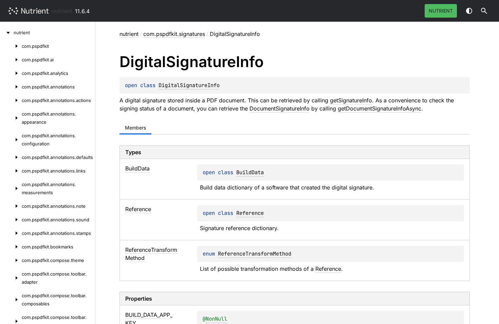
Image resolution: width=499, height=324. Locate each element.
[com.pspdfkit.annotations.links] (11, 171)
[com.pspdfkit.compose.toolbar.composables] (11, 299)
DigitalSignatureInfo (189, 85)
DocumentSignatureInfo (280, 108)
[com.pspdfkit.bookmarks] (11, 247)
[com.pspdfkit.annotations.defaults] (11, 157)
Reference (250, 213)
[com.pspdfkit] (11, 46)
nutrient (62, 10)
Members (135, 127)
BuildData (250, 172)
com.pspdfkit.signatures (174, 34)
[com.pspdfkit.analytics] (11, 73)
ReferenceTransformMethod (254, 253)
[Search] (484, 11)
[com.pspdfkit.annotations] (11, 87)
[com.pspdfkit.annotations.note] (11, 206)
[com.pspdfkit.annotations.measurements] (11, 188)
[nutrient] (7, 32)
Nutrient (441, 11)
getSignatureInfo (351, 100)
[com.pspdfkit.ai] (11, 59)
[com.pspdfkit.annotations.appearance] (11, 118)
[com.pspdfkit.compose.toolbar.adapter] (11, 278)
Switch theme (469, 11)
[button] (484, 11)
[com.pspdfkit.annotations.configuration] (11, 139)
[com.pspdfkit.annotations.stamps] (11, 233)
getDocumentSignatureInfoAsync (379, 108)
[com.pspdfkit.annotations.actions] (11, 100)
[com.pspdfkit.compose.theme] (11, 260)
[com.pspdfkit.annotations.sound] (11, 219)
